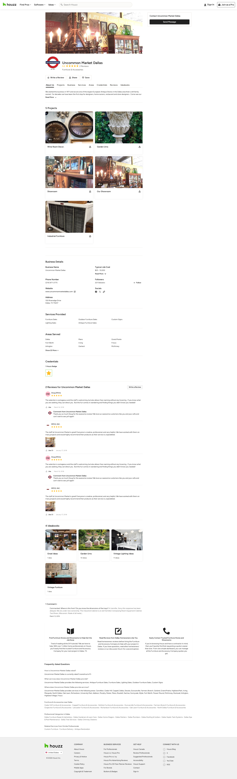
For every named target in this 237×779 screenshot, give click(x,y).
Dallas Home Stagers (106, 717)
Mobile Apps (79, 768)
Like (49, 407)
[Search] (61, 4)
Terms (76, 760)
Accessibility (138, 760)
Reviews (114, 85)
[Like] (46, 407)
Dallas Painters (121, 717)
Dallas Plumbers (134, 717)
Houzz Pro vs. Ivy (110, 757)
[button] (94, 371)
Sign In (136, 771)
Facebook (170, 757)
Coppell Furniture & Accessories (84, 705)
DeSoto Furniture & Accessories (110, 705)
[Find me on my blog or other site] (104, 291)
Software (38, 4)
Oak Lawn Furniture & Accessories (143, 708)
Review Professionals (141, 753)
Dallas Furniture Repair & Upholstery (58, 717)
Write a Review (135, 387)
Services (82, 85)
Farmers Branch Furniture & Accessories (169, 705)
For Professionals (110, 749)
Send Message (169, 22)
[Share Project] (90, 146)
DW (48, 394)
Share (74, 77)
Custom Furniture (51, 729)
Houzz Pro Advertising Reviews (116, 760)
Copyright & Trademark (83, 771)
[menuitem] (25, 5)
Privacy (77, 757)
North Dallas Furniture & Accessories (171, 708)
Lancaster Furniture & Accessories (86, 708)
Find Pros (24, 4)
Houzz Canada (139, 749)
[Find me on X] (100, 291)
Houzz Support (139, 764)
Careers (77, 753)
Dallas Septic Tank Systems (172, 717)
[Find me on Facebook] (96, 291)
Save (87, 77)
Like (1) (50, 450)
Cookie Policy (79, 764)
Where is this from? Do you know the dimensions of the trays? (84, 608)
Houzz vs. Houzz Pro (112, 753)
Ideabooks (124, 85)
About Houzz (79, 749)
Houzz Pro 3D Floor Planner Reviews (118, 764)
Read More (49, 97)
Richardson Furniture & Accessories (114, 708)
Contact (136, 768)
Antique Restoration (82, 729)
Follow (138, 283)
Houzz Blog (171, 749)
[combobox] (95, 4)
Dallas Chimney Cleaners (87, 720)
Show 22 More (51, 350)
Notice (84, 757)
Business (71, 85)
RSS (168, 765)
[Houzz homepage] (9, 4)
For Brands (108, 768)
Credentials (102, 85)
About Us (50, 85)
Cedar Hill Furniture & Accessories (57, 705)
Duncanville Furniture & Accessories (139, 705)
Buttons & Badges (111, 771)
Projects (60, 85)
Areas (91, 85)
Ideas (51, 4)
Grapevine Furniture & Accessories (57, 708)
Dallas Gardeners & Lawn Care (85, 717)
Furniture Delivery (66, 729)
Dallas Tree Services (69, 720)
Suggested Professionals (143, 757)
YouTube (170, 761)
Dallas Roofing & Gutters (150, 717)
